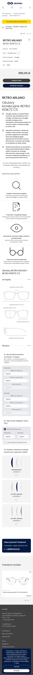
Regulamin (5, 644)
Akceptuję (16, 670)
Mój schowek (6, 636)
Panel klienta (6, 631)
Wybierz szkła (16, 80)
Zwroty (4, 641)
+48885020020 (13, 549)
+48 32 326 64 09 (8, 620)
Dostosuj (16, 666)
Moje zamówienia (7, 634)
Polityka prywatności (8, 647)
